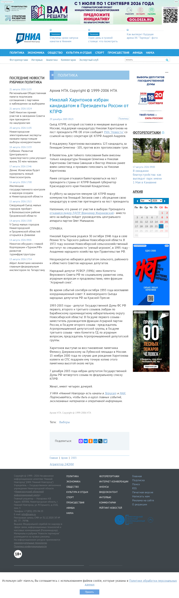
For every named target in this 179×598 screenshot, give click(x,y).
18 (141, 226)
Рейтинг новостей (110, 507)
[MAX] (81, 441)
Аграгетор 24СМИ (62, 464)
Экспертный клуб (88, 59)
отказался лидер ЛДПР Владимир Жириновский (82, 213)
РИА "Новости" (114, 132)
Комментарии (68, 59)
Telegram (110, 393)
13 (151, 221)
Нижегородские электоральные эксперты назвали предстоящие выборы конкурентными (25, 137)
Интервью (37, 59)
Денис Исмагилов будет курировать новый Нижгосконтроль (24, 173)
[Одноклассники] (90, 441)
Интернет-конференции (113, 481)
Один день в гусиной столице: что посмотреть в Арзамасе (103, 41)
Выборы (64, 422)
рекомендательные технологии (30, 542)
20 (151, 226)
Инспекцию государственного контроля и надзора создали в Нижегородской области (27, 191)
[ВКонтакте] (86, 441)
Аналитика (52, 59)
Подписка (138, 480)
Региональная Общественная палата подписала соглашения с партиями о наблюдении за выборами (27, 98)
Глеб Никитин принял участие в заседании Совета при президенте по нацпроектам (27, 118)
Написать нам (141, 496)
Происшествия (118, 52)
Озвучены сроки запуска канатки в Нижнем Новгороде (64, 41)
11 (141, 221)
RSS (134, 488)
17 (136, 226)
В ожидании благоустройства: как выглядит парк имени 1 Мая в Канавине (147, 176)
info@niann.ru (29, 514)
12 (146, 221)
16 (166, 221)
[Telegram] (105, 441)
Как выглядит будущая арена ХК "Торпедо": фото (142, 35)
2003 (74, 457)
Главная (54, 457)
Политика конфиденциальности (30, 546)
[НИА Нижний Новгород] (28, 43)
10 (136, 221)
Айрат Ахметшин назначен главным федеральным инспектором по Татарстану (27, 266)
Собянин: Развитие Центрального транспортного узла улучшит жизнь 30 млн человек (27, 156)
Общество (55, 52)
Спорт (99, 52)
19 (146, 226)
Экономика (36, 52)
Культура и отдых (79, 52)
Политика (17, 52)
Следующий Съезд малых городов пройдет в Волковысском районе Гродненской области (25, 210)
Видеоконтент (108, 492)
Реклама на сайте (143, 500)
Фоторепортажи (19, 59)
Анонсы (104, 486)
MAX (122, 393)
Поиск (136, 484)
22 (161, 226)
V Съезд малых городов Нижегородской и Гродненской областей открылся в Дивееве (24, 230)
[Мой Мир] (95, 441)
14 (156, 221)
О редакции (139, 504)
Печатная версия (142, 492)
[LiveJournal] (100, 441)
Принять (89, 592)
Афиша (137, 52)
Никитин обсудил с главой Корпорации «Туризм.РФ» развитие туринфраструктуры (26, 249)
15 (161, 221)
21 (156, 226)
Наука (150, 52)
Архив (64, 457)
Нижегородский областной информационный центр (29, 493)
